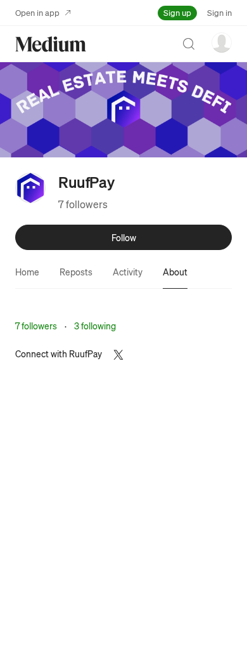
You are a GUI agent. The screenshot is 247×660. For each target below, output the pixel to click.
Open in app (37, 12)
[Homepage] (50, 44)
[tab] (27, 271)
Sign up (177, 12)
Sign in (219, 12)
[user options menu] (222, 42)
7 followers (83, 204)
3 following (95, 325)
